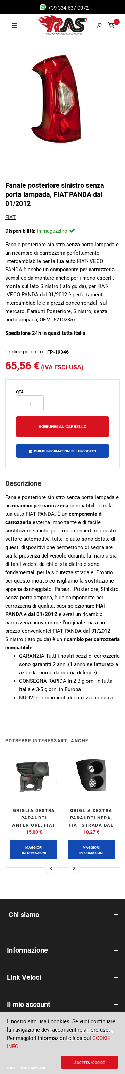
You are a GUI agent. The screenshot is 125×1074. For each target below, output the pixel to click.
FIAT (10, 217)
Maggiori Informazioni (34, 850)
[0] (111, 26)
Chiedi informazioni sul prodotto (65, 451)
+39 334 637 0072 (68, 8)
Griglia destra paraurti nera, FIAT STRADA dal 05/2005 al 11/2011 (91, 825)
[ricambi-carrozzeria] (52, 26)
